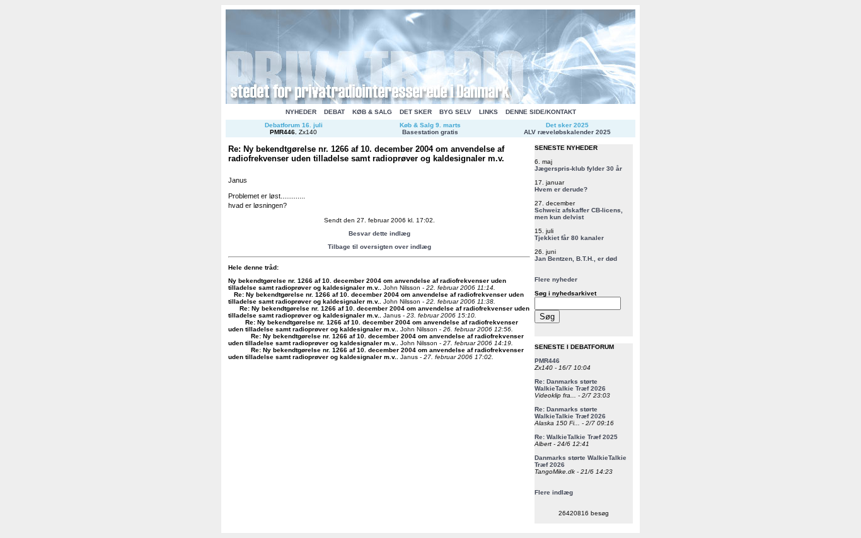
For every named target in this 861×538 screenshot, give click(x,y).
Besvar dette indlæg (379, 233)
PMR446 (282, 132)
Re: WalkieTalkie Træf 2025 (576, 436)
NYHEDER (301, 111)
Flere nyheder (556, 279)
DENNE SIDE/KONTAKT (541, 111)
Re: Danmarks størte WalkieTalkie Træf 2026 (570, 385)
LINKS (488, 111)
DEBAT (334, 111)
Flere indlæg (554, 492)
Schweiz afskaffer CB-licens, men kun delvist (579, 213)
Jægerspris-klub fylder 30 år (578, 168)
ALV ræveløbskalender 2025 (567, 132)
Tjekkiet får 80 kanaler (569, 237)
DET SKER (416, 111)
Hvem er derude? (561, 189)
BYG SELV (455, 111)
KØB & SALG (372, 111)
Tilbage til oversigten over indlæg (379, 246)
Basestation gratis (430, 132)
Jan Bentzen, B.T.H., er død (576, 258)
